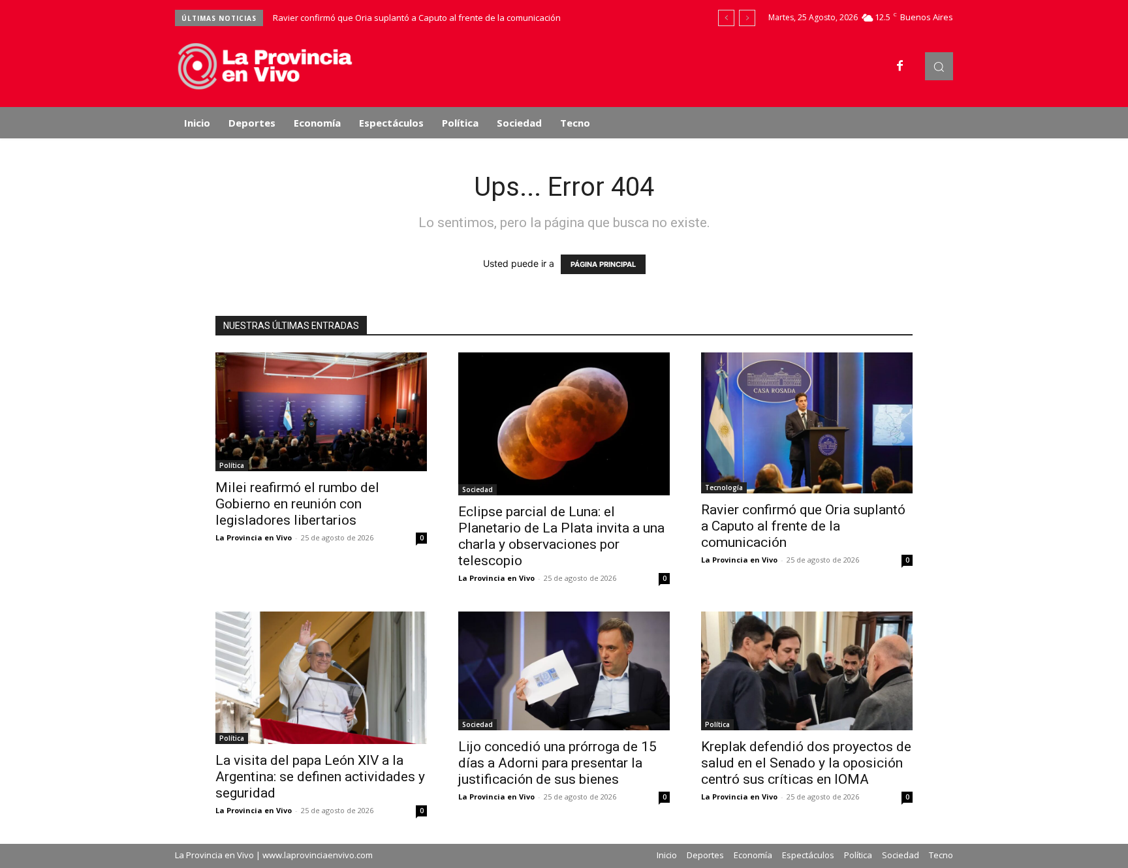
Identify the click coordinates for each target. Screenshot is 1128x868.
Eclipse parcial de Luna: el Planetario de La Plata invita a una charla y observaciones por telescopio (561, 536)
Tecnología (724, 487)
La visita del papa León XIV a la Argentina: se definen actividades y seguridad (320, 776)
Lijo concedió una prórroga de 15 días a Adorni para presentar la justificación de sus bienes (557, 763)
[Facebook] (900, 66)
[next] (747, 18)
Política (231, 465)
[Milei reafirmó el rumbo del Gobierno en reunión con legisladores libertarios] (321, 411)
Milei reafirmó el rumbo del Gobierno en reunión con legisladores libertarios (297, 504)
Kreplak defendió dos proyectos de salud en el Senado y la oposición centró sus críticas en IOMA (806, 763)
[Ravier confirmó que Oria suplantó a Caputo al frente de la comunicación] (807, 422)
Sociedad (477, 489)
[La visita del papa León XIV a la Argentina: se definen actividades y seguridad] (321, 678)
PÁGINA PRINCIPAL (603, 264)
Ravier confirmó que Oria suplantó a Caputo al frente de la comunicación (417, 17)
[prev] (726, 18)
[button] (939, 66)
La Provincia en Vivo (253, 537)
